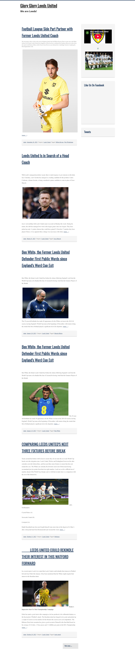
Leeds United (47, 142)
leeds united (57, 634)
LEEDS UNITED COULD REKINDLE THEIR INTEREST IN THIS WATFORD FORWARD (48, 556)
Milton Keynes (60, 142)
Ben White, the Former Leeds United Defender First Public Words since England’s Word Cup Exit (46, 258)
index (24, 142)
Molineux (57, 536)
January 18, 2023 (31, 431)
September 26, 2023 (32, 142)
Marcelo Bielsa (58, 333)
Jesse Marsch (57, 239)
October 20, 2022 (31, 634)
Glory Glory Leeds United (38, 5)
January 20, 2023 (31, 333)
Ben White (57, 431)
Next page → (68, 646)
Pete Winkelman (68, 142)
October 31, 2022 (31, 536)
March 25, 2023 (31, 239)
